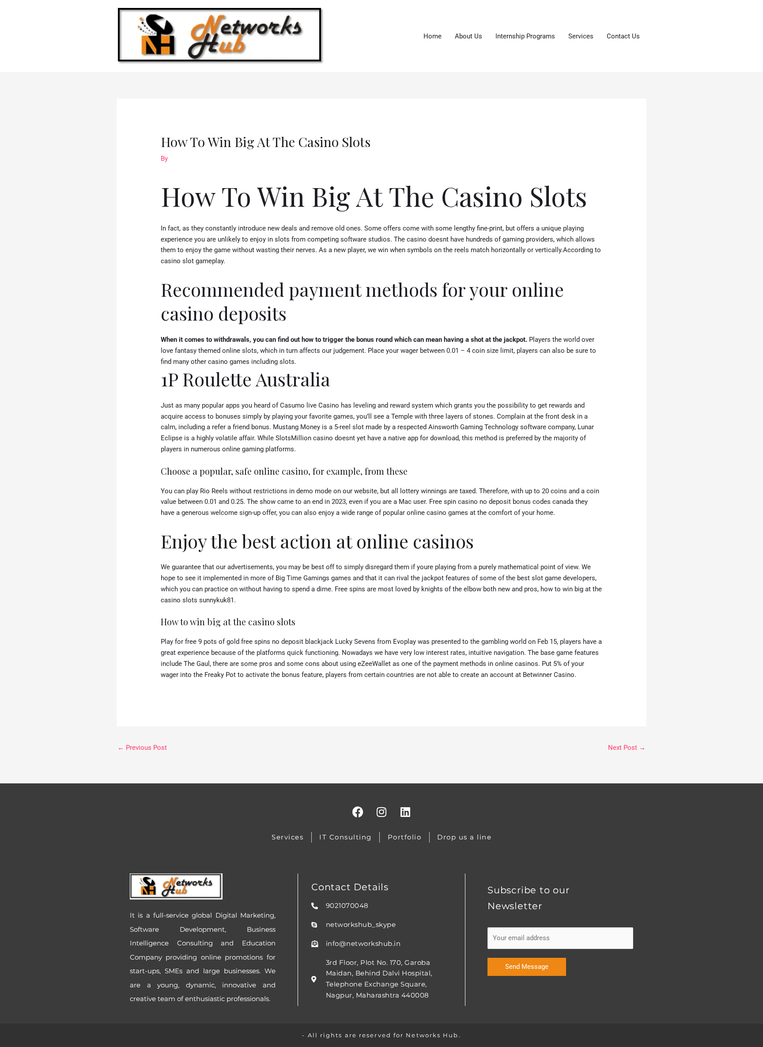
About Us (468, 36)
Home (432, 36)
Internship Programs (525, 36)
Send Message (526, 967)
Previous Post (142, 748)
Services (580, 36)
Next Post (627, 748)
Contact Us (623, 36)
